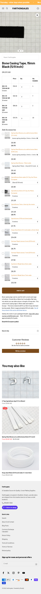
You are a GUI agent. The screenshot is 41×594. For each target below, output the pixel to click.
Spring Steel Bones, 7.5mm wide (21, 163)
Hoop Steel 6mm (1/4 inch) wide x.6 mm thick (25, 230)
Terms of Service (7, 547)
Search (4, 518)
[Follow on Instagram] (13, 573)
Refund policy (6, 550)
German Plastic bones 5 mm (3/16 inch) (23, 241)
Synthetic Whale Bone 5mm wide (21, 264)
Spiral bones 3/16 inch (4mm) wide (21, 218)
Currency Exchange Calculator (8, 530)
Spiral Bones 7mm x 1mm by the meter (23, 204)
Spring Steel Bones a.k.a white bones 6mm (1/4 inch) (18, 437)
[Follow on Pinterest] (18, 573)
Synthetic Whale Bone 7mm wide (21, 275)
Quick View (7, 138)
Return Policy (6, 535)
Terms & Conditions (8, 543)
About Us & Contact (8, 522)
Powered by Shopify (19, 588)
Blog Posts (5, 525)
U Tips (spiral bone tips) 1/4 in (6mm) (13, 401)
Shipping (5, 539)
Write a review (20, 351)
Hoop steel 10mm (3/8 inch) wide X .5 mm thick (17, 473)
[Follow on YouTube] (23, 573)
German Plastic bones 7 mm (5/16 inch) (23, 252)
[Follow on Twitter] (8, 573)
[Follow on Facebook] (3, 573)
